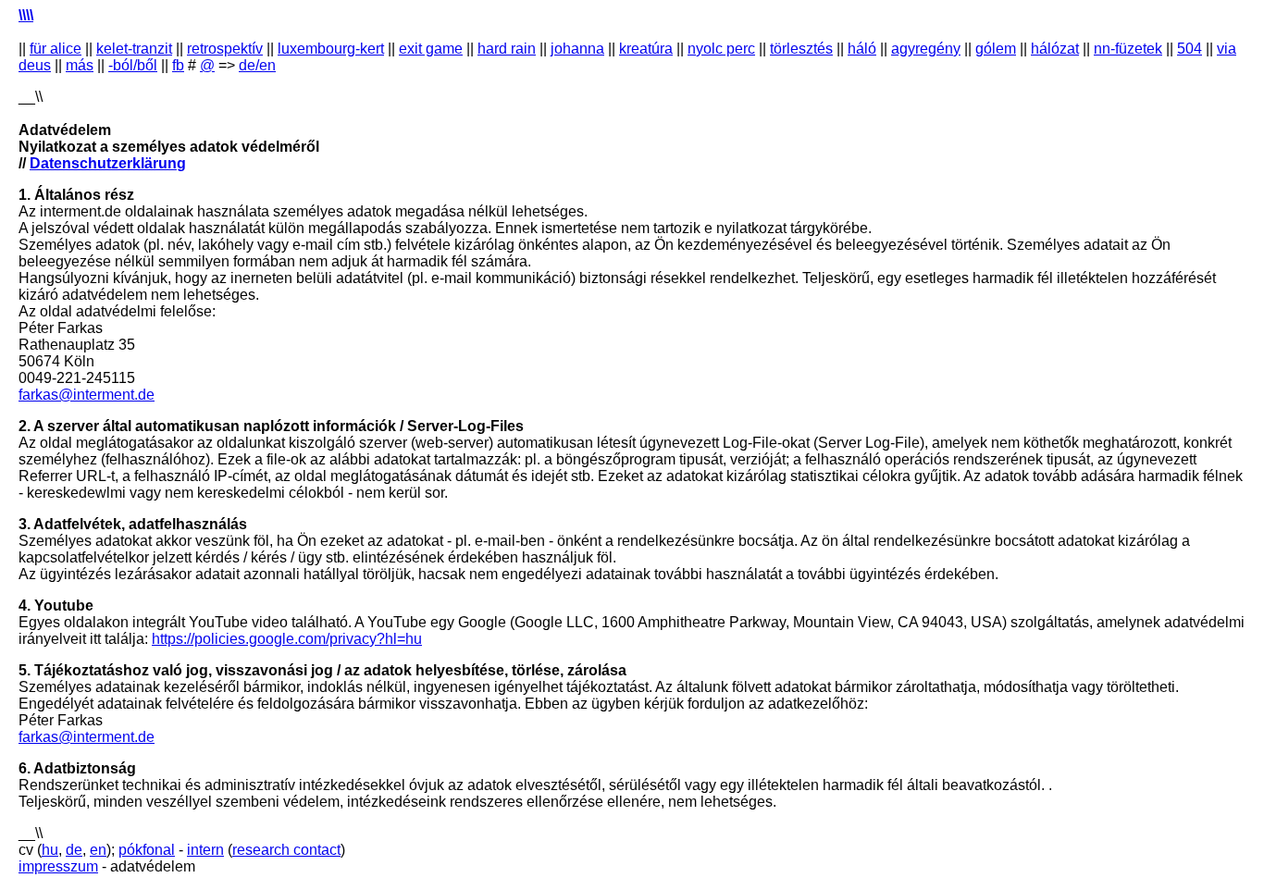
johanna (577, 48)
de (74, 850)
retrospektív (225, 48)
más (79, 65)
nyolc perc (721, 48)
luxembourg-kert (331, 48)
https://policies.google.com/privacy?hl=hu (287, 639)
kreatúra (646, 48)
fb (178, 65)
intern (205, 850)
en (98, 850)
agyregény (925, 48)
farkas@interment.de (87, 394)
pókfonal (146, 850)
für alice (55, 48)
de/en (257, 65)
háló (862, 48)
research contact (286, 850)
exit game (431, 48)
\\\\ (26, 15)
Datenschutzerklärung (108, 163)
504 (1189, 48)
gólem (995, 48)
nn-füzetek (1128, 48)
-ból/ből (132, 65)
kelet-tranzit (134, 48)
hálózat (1055, 48)
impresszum (58, 866)
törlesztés (801, 48)
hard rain (506, 48)
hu (50, 850)
